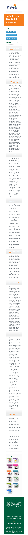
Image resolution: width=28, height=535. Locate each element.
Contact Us (15, 518)
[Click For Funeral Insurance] (10, 488)
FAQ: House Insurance (10, 24)
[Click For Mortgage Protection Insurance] (16, 482)
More (16, 21)
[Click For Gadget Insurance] (10, 482)
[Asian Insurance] (14, 7)
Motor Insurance (11, 38)
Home (12, 21)
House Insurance (11, 31)
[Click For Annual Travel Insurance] (10, 469)
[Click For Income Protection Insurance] (16, 488)
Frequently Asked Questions (11, 22)
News (20, 516)
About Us (8, 516)
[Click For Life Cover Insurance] (16, 463)
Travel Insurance (11, 35)
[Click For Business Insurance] (16, 469)
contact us (9, 509)
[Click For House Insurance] (10, 463)
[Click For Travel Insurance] (16, 475)
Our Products (15, 516)
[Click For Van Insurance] (10, 475)
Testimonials (9, 518)
